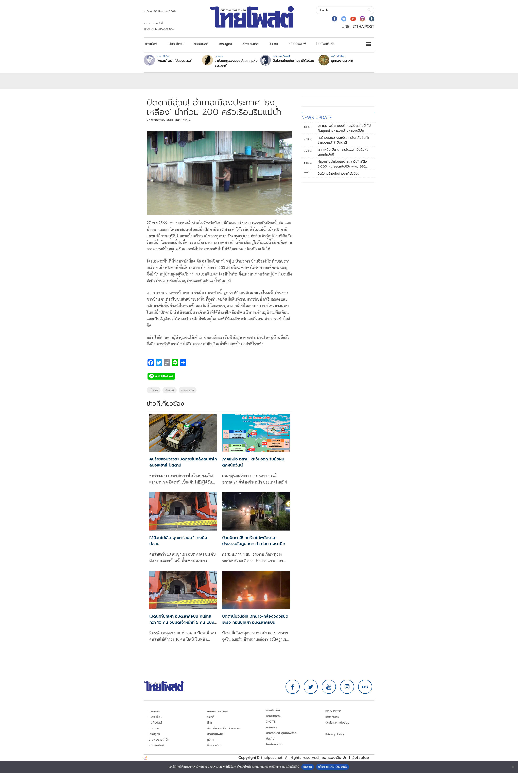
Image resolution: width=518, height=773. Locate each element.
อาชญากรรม (274, 716)
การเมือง (151, 44)
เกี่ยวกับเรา (332, 717)
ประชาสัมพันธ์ (215, 734)
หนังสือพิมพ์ (297, 44)
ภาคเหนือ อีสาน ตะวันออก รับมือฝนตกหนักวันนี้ (343, 152)
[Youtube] (353, 18)
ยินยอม (307, 766)
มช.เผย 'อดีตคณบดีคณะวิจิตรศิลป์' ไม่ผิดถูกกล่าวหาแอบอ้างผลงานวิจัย (344, 128)
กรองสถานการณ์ (217, 711)
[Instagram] (362, 18)
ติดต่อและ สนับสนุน (337, 723)
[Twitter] (343, 18)
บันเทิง (273, 44)
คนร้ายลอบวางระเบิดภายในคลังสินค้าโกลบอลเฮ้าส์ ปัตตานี (343, 140)
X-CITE (270, 722)
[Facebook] (334, 18)
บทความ (154, 728)
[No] (513, 767)
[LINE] (365, 686)
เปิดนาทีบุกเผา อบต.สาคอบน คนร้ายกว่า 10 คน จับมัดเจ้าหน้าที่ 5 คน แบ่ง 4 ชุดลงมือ (181, 622)
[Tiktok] (371, 18)
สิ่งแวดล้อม (214, 745)
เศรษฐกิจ (225, 44)
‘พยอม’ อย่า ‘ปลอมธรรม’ (174, 60)
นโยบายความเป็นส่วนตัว (332, 766)
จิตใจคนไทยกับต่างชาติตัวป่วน (293, 60)
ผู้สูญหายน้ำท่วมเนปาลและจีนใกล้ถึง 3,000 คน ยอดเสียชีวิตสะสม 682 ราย (342, 164)
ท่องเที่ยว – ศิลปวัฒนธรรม (224, 728)
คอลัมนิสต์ (201, 44)
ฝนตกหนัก (187, 390)
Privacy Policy (335, 734)
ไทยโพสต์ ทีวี (325, 44)
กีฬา (209, 723)
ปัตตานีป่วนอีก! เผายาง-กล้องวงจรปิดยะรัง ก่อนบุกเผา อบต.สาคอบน (255, 619)
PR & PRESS (333, 711)
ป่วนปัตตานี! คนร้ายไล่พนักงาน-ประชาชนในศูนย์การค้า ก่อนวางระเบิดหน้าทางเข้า (253, 544)
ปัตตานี (169, 390)
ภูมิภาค (211, 740)
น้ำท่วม (153, 390)
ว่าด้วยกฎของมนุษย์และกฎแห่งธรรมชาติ (236, 63)
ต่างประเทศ (250, 44)
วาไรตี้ (210, 717)
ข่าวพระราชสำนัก (159, 740)
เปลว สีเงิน (175, 44)
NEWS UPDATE (316, 117)
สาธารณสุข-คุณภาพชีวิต (281, 733)
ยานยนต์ (271, 727)
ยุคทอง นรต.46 (342, 60)
